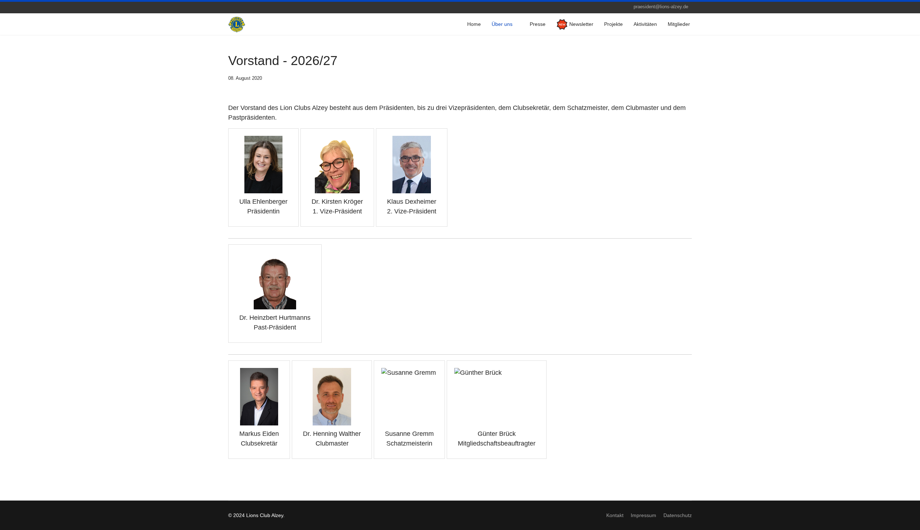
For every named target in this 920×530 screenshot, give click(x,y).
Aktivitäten (645, 24)
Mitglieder (679, 24)
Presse (538, 24)
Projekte (613, 24)
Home (474, 24)
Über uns (502, 24)
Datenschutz (677, 515)
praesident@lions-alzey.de (661, 6)
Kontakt (615, 515)
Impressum (643, 515)
